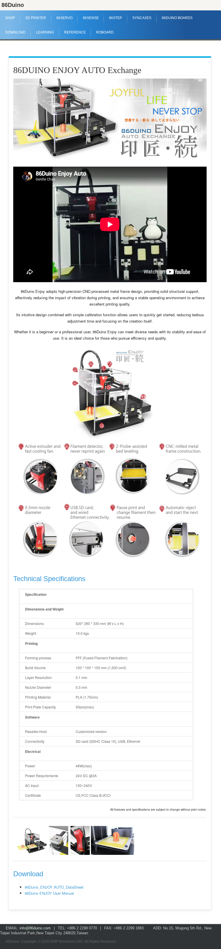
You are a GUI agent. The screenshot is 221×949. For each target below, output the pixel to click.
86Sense (91, 18)
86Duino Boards (177, 18)
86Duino (12, 5)
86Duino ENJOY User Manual (49, 893)
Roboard (105, 32)
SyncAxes (141, 18)
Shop (10, 18)
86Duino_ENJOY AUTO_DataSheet (54, 887)
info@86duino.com (35, 928)
